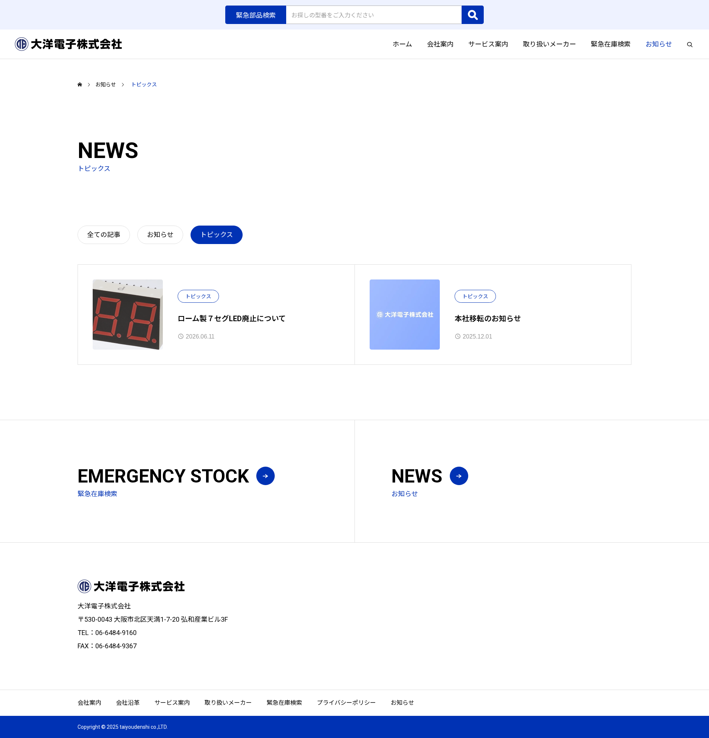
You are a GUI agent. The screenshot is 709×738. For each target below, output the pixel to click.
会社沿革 (128, 702)
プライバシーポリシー (346, 702)
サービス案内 (488, 44)
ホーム (402, 44)
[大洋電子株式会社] (68, 44)
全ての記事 (103, 234)
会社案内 (440, 44)
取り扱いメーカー (549, 44)
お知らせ (658, 44)
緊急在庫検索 (611, 44)
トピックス (198, 296)
